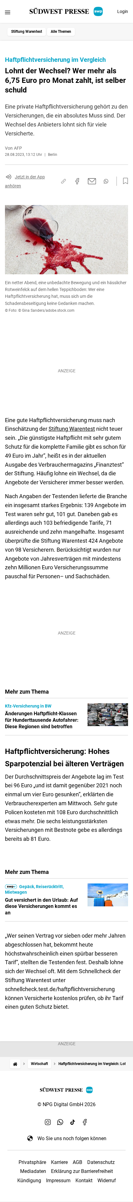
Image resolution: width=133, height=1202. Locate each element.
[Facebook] (85, 1122)
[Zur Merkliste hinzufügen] (123, 181)
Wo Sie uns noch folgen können (71, 1138)
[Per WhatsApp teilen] (106, 181)
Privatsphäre (32, 1162)
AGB (77, 1162)
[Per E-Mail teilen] (92, 181)
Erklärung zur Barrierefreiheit (82, 1171)
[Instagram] (48, 1122)
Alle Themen (61, 31)
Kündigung (29, 1180)
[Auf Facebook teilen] (77, 181)
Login (122, 11)
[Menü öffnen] (7, 12)
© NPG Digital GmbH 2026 (66, 1104)
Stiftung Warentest (26, 31)
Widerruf (106, 1180)
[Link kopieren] (63, 181)
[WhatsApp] (60, 1122)
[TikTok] (73, 1122)
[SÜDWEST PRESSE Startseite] (66, 11)
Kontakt (83, 1180)
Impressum (58, 1180)
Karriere (59, 1162)
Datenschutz (101, 1162)
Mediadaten (33, 1171)
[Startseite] (15, 1063)
